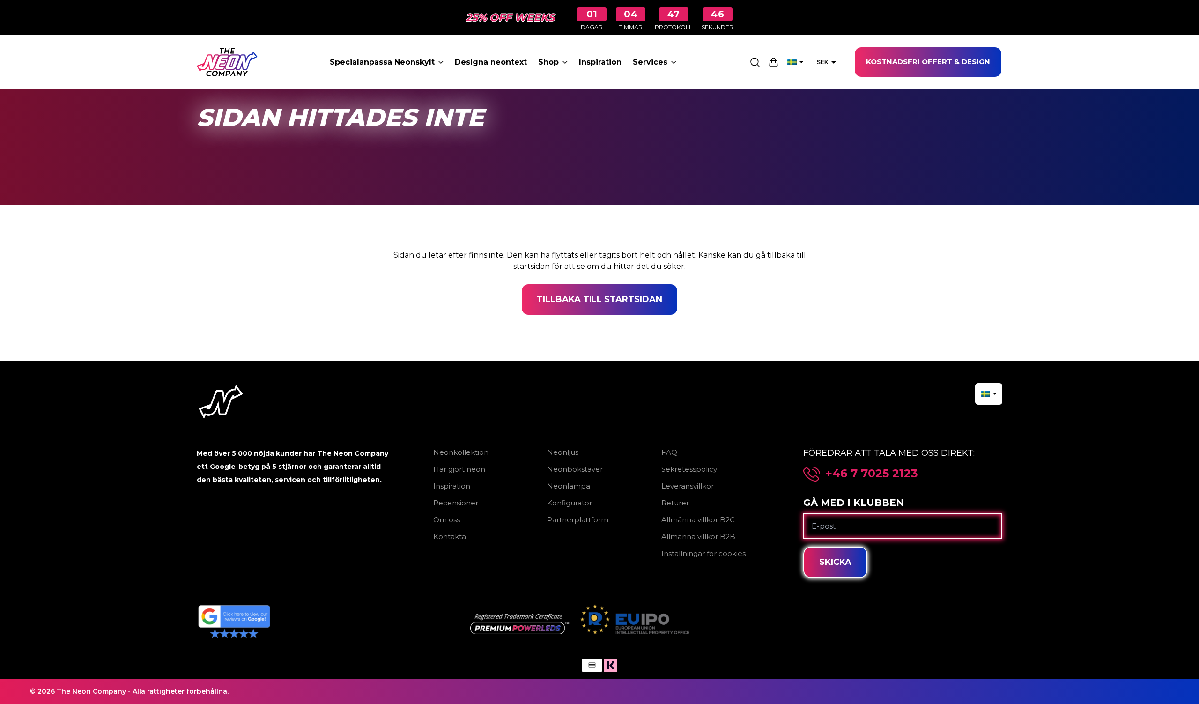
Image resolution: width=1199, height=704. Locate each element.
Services (650, 62)
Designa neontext (491, 62)
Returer (675, 502)
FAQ (669, 452)
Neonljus (562, 452)
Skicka (835, 562)
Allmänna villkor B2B (698, 536)
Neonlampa (568, 486)
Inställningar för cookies (703, 553)
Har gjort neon (459, 469)
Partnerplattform (577, 519)
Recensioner (455, 502)
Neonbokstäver (575, 469)
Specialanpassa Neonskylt (382, 62)
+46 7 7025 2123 (872, 473)
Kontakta (449, 536)
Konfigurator (569, 502)
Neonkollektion (460, 452)
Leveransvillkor (687, 486)
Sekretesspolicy (689, 469)
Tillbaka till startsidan (599, 299)
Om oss (446, 519)
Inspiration (600, 62)
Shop (548, 62)
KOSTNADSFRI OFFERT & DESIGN (928, 61)
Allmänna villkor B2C (698, 519)
